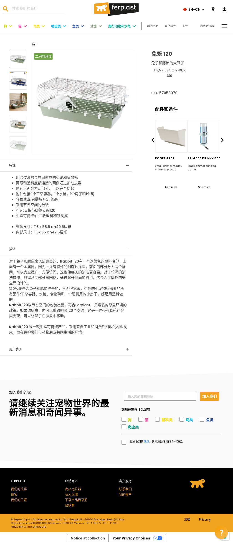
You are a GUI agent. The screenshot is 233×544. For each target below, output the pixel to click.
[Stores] (213, 9)
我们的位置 (19, 500)
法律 (187, 520)
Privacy (205, 520)
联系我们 (125, 489)
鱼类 (75, 26)
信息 (146, 441)
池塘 (93, 26)
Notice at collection (88, 538)
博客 (14, 494)
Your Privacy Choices (131, 538)
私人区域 (71, 494)
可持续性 (170, 26)
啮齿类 (56, 26)
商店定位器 (207, 26)
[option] (83, 102)
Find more (171, 187)
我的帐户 (125, 494)
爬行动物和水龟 (119, 26)
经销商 (70, 505)
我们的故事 (19, 489)
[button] (194, 9)
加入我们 (209, 396)
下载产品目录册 (76, 500)
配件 (185, 26)
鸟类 (36, 26)
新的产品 (152, 26)
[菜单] (224, 26)
